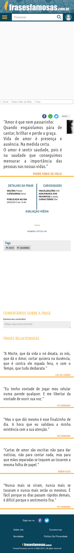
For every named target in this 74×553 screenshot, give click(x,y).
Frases (18, 190)
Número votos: (35, 231)
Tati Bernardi (64, 405)
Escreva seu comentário (14, 319)
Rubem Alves (64, 471)
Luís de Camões (63, 375)
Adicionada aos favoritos (48, 195)
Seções (11, 190)
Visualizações (47, 190)
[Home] (37, 6)
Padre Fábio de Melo (47, 174)
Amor (23, 193)
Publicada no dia (17, 199)
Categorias (13, 193)
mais (66, 116)
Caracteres (46, 199)
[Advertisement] (37, 60)
